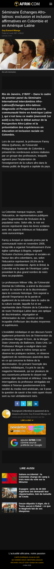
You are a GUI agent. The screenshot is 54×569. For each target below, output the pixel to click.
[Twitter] (23, 403)
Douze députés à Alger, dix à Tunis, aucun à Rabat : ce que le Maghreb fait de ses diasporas (35, 507)
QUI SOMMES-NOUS (19, 560)
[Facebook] (17, 403)
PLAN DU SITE (34, 557)
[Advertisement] (27, 82)
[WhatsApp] (29, 403)
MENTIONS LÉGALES (35, 560)
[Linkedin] (35, 403)
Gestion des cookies (37, 563)
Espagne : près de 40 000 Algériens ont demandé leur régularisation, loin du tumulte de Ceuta (35, 493)
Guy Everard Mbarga (11, 30)
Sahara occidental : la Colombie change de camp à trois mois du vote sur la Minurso (34, 478)
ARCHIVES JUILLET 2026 (20, 563)
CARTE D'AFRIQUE (21, 557)
